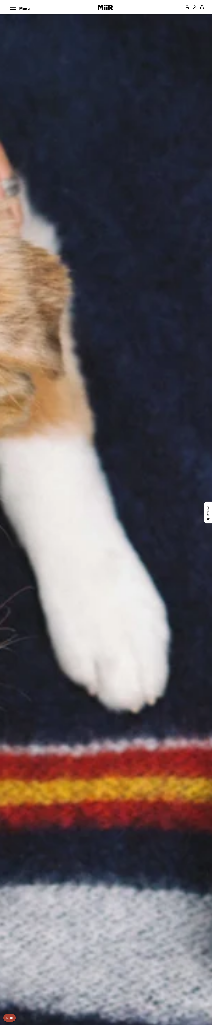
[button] (187, 7)
